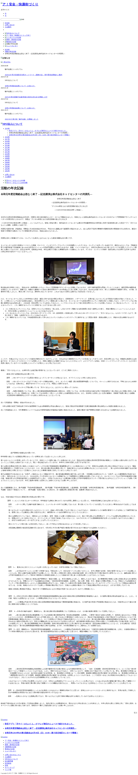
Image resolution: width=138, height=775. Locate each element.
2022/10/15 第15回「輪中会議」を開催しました (21, 119)
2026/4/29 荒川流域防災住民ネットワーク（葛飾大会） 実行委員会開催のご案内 (33, 75)
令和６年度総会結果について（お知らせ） (20, 86)
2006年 (7, 162)
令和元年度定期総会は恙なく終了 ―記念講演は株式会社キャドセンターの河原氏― (40, 728)
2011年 (7, 152)
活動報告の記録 (10, 747)
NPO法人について (11, 759)
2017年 (7, 139)
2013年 (7, 147)
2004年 (7, 167)
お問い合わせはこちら (13, 755)
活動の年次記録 (10, 51)
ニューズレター (10, 751)
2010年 (7, 154)
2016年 (7, 141)
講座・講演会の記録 (12, 745)
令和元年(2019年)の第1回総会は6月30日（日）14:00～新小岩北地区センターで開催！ (39, 135)
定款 (6, 765)
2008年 (7, 158)
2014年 (7, 145)
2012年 (7, 150)
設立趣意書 (9, 761)
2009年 (7, 156)
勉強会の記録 (10, 749)
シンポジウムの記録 (12, 742)
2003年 (7, 169)
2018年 (7, 137)
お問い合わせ (10, 25)
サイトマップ (10, 767)
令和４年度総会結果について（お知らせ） (20, 108)
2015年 (7, 143)
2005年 (7, 164)
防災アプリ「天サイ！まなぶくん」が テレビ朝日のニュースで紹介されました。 (38, 131)
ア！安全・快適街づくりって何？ (17, 740)
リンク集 (8, 769)
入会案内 (8, 27)
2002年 (7, 171)
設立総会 (8, 763)
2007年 (7, 160)
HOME (7, 23)
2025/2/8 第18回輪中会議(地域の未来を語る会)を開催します (26, 97)
